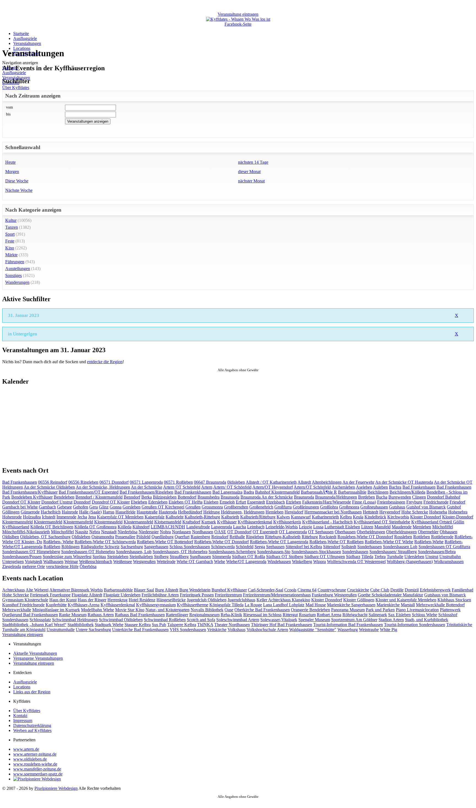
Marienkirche (388, 604)
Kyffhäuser (227, 521)
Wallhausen (53, 561)
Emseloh (227, 502)
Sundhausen (200, 556)
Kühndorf (141, 526)
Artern (206, 487)
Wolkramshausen (449, 561)
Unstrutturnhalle (61, 629)
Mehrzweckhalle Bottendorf (440, 604)
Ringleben (255, 536)
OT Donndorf (239, 531)
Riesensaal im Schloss (262, 614)
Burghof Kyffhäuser (229, 590)
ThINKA (205, 624)
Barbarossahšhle (352, 492)
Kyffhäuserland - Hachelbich (327, 521)
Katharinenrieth (325, 517)
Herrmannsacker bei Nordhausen (333, 512)
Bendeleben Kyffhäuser (32, 497)
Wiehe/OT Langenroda (246, 561)
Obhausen (448, 531)
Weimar (71, 561)
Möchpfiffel (442, 526)
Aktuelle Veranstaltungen (35, 653)
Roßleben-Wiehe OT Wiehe (389, 541)
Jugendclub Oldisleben (206, 599)
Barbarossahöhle (118, 590)
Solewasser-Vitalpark (278, 619)
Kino (9, 248)
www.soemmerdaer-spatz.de (38, 774)
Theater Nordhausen (232, 624)
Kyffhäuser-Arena (83, 604)
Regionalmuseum (204, 614)
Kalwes (283, 517)
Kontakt (20, 715)
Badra (249, 492)
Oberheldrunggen (401, 531)
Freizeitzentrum (228, 594)
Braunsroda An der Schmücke (266, 497)
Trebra (380, 556)
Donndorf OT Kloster (21, 502)
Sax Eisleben (399, 614)
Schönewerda (223, 546)
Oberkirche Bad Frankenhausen (262, 609)
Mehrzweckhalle (16, 609)
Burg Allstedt (166, 590)
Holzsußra (32, 517)
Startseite (21, 33)
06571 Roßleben (178, 482)
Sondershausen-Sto (273, 551)
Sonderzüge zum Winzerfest (67, 556)
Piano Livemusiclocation (417, 609)
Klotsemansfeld (167, 521)
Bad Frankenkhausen (192, 492)
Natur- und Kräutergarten (167, 609)
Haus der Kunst (63, 599)
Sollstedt (348, 546)
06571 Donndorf (114, 482)
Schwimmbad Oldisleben (121, 619)
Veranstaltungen (27, 43)
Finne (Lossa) (364, 502)
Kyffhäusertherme (192, 604)
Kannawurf (301, 517)
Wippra (319, 561)
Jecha (82, 517)
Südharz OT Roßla (248, 556)
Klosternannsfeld (138, 521)
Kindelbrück (375, 517)
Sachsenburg (132, 546)
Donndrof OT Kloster (111, 502)
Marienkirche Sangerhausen (351, 604)
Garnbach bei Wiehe (20, 507)
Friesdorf (457, 502)
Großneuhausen (374, 507)
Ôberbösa (88, 566)
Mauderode (402, 526)
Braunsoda (230, 497)
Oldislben (10, 536)
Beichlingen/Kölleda (407, 492)
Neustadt (109, 531)
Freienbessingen (391, 502)
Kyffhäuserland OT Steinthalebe (382, 521)
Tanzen (11, 227)
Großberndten (236, 507)
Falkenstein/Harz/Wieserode (326, 502)
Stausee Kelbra (138, 624)
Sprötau (99, 556)
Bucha (381, 497)
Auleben (380, 487)
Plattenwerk (450, 609)
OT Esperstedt (265, 531)
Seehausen (275, 546)
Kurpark (208, 521)
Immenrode (66, 517)
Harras (108, 512)
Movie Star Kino (129, 609)
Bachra (395, 487)
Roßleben (52, 546)
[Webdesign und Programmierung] (37, 779)
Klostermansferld (78, 521)
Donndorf (82, 502)
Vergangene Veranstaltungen (38, 658)
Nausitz (81, 531)
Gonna (115, 507)
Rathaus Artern (101, 614)
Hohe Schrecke (414, 512)
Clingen (419, 497)
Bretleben (366, 497)
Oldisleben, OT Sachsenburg (45, 536)
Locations (21, 687)
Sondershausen (355, 551)
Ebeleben (139, 502)
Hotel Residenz (142, 599)
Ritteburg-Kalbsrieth (283, 536)
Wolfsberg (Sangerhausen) (410, 561)
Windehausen (279, 561)
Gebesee (64, 507)
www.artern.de (26, 749)
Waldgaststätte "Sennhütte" (312, 629)
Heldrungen (254, 512)
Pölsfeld (143, 536)
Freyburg (414, 502)
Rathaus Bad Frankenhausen (140, 614)
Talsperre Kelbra (181, 624)
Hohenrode (12, 517)
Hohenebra (457, 512)
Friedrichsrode (435, 502)
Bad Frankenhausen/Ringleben (146, 492)
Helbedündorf (190, 512)
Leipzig (305, 526)
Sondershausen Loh (400, 546)
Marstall (408, 604)
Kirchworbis (398, 517)
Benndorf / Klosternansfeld (99, 497)
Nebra (94, 531)
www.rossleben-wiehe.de (35, 764)
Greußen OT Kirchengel (163, 507)
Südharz (353, 556)
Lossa (318, 526)
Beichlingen (377, 492)
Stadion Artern (391, 619)
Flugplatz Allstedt (87, 594)
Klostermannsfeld (17, 521)
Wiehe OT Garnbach (195, 561)
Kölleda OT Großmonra (95, 526)
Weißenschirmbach (95, 561)
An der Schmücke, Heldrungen (103, 487)
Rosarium (307, 614)
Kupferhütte (56, 604)
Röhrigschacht (354, 614)
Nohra (165, 531)
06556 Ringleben (83, 482)
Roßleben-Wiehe (428, 541)
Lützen (367, 526)
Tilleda (367, 556)
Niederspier (149, 531)
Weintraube (369, 629)
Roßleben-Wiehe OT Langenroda (279, 541)
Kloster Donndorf (425, 517)
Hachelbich (51, 512)
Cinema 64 (307, 590)
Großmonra (349, 507)
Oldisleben (81, 536)
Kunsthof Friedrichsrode (23, 604)
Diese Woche (16, 181)
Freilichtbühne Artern (160, 594)
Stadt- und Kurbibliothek (426, 619)
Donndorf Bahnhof (443, 497)
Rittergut (290, 614)
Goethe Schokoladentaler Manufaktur (390, 594)
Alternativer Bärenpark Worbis (76, 590)
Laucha (239, 526)
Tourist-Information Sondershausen (414, 624)
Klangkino (301, 599)
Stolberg (161, 556)
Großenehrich (261, 507)
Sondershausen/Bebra (437, 551)
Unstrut (431, 556)
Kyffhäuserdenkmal (255, 521)
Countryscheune (332, 590)
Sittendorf (331, 546)
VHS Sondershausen (188, 629)
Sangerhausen (156, 546)
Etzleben (293, 502)
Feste (9, 241)
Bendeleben (64, 497)
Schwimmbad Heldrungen (75, 619)
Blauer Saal (144, 590)
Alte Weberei (37, 590)
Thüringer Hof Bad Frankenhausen (281, 624)
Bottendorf (187, 497)
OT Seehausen (321, 531)
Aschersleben (343, 487)
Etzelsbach (275, 502)
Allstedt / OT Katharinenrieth (271, 482)
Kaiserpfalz (154, 517)
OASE (220, 531)
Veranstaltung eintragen (22, 634)
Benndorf (132, 497)
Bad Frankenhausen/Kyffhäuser (30, 492)
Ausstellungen (17, 268)
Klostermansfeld (48, 521)
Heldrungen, (232, 512)
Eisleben (211, 502)
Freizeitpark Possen (197, 594)
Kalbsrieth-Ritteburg (202, 517)
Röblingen (70, 546)
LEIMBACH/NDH (168, 526)
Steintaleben (117, 556)
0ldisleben (236, 482)
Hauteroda (168, 512)
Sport (10, 234)
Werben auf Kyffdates (32, 730)
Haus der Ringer (92, 599)
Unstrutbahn (450, 556)
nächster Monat (251, 181)
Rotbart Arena (329, 614)
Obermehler (428, 531)
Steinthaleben (141, 556)
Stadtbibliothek (80, 624)
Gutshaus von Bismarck (445, 594)
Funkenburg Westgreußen (334, 594)
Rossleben (403, 536)
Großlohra (329, 507)
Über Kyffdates (15, 87)
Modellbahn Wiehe (97, 609)
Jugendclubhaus (241, 599)
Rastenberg (200, 536)
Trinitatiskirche (459, 624)
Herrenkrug (117, 599)
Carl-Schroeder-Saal (265, 590)
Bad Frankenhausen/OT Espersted (88, 492)
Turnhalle (395, 556)
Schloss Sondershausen (189, 546)
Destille (397, 590)
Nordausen (181, 531)
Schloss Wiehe (424, 614)
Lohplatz (296, 604)
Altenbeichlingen (327, 482)
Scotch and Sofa (201, 619)
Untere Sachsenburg (93, 629)
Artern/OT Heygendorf (272, 487)
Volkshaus (236, 629)
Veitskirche (216, 629)
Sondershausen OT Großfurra (444, 546)
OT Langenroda (293, 531)
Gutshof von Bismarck (426, 507)
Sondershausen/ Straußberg (393, 551)
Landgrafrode (198, 526)
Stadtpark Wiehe (109, 624)
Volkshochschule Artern (267, 629)
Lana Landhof (276, 604)
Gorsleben (131, 507)
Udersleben (414, 556)
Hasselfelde (125, 512)
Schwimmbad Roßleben (165, 619)
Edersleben (157, 502)
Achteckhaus (13, 590)
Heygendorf (389, 512)
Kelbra (346, 517)
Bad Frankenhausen (19, 482)
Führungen (14, 261)
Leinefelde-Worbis (282, 526)
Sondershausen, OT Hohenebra (180, 551)
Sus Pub (159, 624)
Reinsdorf (219, 536)
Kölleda (124, 526)
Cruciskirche (358, 590)
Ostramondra (102, 536)
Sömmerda (221, 556)
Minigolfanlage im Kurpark (56, 609)
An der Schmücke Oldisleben (49, 487)
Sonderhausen (369, 546)
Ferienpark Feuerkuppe (50, 594)
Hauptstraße (147, 512)
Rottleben (421, 536)
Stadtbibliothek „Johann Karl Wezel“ (34, 624)
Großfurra (283, 507)
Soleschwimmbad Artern (237, 619)
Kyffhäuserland (15, 526)
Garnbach (47, 507)
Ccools (290, 590)
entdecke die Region (105, 361)
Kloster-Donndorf (457, 517)
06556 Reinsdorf (52, 482)
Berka (146, 497)
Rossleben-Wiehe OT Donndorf (365, 536)
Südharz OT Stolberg (284, 556)
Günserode (30, 512)
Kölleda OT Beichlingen (51, 526)
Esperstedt (256, 502)
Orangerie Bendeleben (310, 609)
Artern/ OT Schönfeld (232, 487)
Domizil (412, 590)
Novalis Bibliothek (207, 609)
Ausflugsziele (25, 38)
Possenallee (125, 536)
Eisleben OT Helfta (185, 502)
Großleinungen (306, 507)
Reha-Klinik (231, 614)
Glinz (104, 507)
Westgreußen (144, 561)
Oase (229, 609)
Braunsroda (304, 497)
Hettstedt (370, 512)
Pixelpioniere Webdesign (56, 788)
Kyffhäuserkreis (287, 521)
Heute (10, 162)
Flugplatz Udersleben (121, 594)
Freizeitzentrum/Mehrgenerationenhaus (277, 594)
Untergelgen (13, 561)
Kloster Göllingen (358, 599)
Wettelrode (166, 561)
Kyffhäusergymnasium (156, 604)
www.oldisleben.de (30, 759)
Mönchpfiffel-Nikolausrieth (26, 531)
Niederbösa (127, 531)
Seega (260, 546)
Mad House (315, 604)
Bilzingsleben (165, 497)
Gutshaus (397, 507)
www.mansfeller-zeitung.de (37, 769)
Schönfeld (244, 546)
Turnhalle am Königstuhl (23, 629)
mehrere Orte (33, 566)
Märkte (11, 254)
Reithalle (237, 536)
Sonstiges (13, 275)
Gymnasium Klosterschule (25, 599)
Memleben (422, 526)
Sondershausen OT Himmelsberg (31, 551)
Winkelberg (302, 561)
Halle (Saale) (90, 512)
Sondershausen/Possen (22, 556)
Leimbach (255, 526)
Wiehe (219, 561)
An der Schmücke (146, 487)
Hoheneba (438, 512)
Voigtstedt (33, 561)
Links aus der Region (31, 692)
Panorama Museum (348, 609)
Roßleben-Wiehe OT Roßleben (336, 541)
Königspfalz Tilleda (226, 604)
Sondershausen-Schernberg (232, 551)
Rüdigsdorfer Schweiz (100, 546)
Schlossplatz (40, 619)
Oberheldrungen (371, 531)
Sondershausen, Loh (134, 551)
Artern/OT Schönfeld (312, 487)
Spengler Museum (314, 619)
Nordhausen (202, 531)
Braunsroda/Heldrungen (336, 497)
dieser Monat (249, 171)
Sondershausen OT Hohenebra (88, 551)
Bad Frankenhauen (419, 487)
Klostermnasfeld (108, 521)
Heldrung (211, 512)
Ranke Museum (72, 614)
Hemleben (274, 512)
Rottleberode (442, 536)
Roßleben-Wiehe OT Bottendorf (165, 541)
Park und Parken (380, 609)
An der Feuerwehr (358, 482)
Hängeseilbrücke (171, 599)
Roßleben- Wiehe (58, 541)
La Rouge (253, 604)
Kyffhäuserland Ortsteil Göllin (437, 521)
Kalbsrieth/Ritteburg (257, 517)
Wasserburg (347, 629)
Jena (92, 517)
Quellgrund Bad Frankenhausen (30, 614)
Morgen (12, 171)
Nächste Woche (19, 190)
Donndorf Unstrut (56, 502)
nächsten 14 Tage (253, 162)
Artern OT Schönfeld (181, 487)
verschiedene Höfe (62, 566)
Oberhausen (345, 531)
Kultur (11, 220)
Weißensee (122, 561)
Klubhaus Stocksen (454, 599)
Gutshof (454, 507)
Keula (358, 517)
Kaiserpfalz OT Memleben (120, 517)
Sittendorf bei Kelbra (304, 546)
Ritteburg (310, 536)
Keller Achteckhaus (274, 599)
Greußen (193, 507)
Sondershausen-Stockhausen (316, 551)
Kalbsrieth (230, 517)
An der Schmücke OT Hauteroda (404, 482)
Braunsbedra (209, 497)
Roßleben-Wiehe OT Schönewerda (105, 541)
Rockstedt (327, 536)
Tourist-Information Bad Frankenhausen (348, 624)
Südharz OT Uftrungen (324, 556)
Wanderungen (17, 282)
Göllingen (11, 512)
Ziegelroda (11, 566)
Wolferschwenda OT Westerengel (356, 561)
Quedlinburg (163, 536)
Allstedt (304, 482)
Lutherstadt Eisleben (342, 526)
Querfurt (182, 536)
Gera (93, 507)
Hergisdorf (294, 512)
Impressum (22, 720)
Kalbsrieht (174, 517)
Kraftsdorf (191, 521)
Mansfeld (382, 526)
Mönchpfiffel (62, 531)
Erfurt (241, 502)
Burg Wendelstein (194, 590)
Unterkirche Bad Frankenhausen (140, 629)
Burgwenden (399, 497)
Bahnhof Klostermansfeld (277, 492)
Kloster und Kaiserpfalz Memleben (405, 599)
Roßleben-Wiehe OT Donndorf (221, 541)
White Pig (388, 629)
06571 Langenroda (146, 482)
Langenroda (221, 526)
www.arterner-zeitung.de (34, 754)
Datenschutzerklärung (32, 725)
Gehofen (80, 507)
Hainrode (70, 512)
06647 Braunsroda (210, 482)
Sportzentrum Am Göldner (354, 619)
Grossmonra (212, 507)
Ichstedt (48, 517)
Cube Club (379, 590)
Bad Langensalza (227, 492)
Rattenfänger (177, 614)
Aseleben (364, 487)
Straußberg (179, 556)
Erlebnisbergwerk (435, 590)
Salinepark (378, 614)
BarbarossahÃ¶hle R (319, 492)
